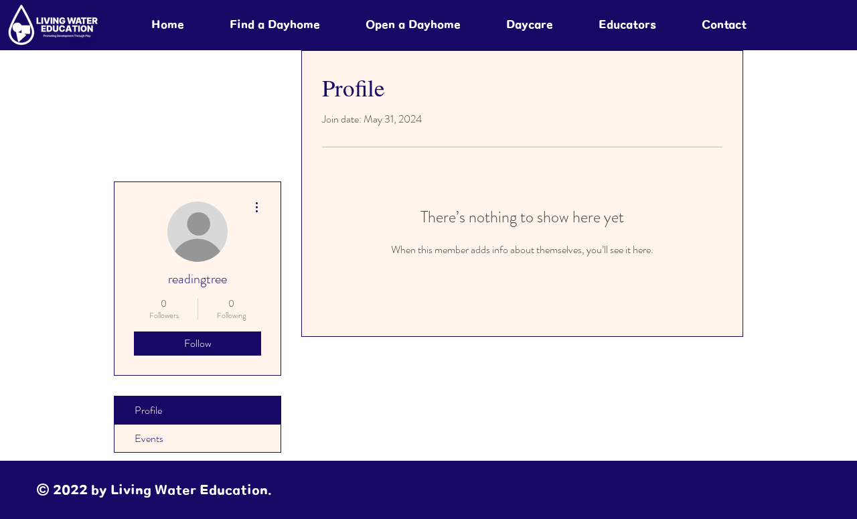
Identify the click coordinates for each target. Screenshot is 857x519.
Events (149, 438)
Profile (148, 410)
